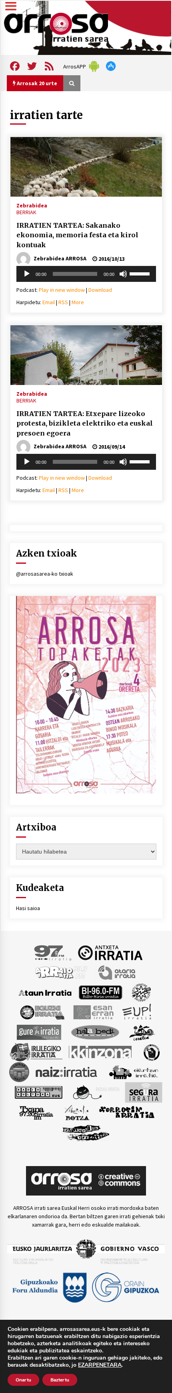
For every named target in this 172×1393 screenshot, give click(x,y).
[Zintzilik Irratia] (86, 1132)
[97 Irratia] (53, 952)
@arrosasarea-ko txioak (44, 573)
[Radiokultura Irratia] (38, 1092)
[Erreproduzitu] (27, 274)
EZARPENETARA (100, 1365)
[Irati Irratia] (142, 1031)
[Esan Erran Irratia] (93, 1012)
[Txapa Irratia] (36, 1112)
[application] (86, 274)
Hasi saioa (28, 908)
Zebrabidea (31, 205)
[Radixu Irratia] (96, 1092)
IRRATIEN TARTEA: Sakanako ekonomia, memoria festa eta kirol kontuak (77, 235)
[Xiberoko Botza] (77, 1112)
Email (48, 302)
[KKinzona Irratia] (100, 1051)
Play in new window (62, 289)
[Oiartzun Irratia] (133, 1071)
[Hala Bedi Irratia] (95, 1031)
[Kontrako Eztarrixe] (151, 1051)
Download (100, 289)
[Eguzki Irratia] (42, 1012)
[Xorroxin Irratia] (126, 1112)
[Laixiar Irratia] (19, 1071)
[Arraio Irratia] (61, 972)
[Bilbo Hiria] (100, 992)
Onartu (23, 1380)
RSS (63, 302)
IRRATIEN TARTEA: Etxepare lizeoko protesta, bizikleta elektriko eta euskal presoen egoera (84, 423)
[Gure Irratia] (38, 1031)
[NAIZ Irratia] (66, 1071)
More (78, 302)
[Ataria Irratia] (117, 972)
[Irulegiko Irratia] (36, 1051)
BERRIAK (26, 212)
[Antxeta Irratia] (110, 952)
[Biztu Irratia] (141, 992)
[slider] (141, 273)
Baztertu (59, 1380)
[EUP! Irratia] (137, 1012)
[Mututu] (123, 274)
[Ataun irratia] (45, 992)
